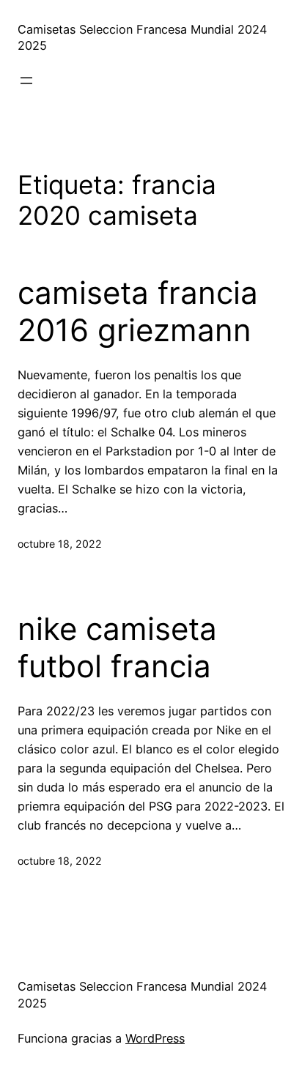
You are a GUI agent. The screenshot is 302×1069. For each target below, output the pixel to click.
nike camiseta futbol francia (117, 647)
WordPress (155, 1038)
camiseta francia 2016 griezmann (138, 311)
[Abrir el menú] (26, 80)
